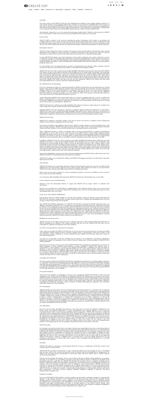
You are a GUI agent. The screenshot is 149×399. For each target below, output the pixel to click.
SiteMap (111, 2)
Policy (117, 2)
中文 (121, 2)
